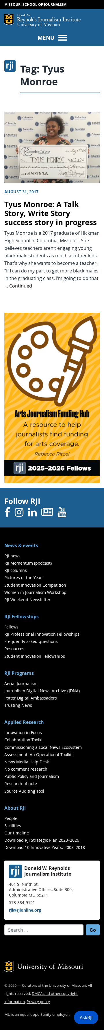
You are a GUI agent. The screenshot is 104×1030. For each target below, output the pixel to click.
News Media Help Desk (26, 762)
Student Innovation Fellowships (34, 656)
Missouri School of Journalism (35, 4)
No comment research (25, 769)
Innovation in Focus (23, 732)
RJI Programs (19, 673)
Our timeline (16, 833)
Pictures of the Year (23, 577)
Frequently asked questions (31, 641)
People (10, 818)
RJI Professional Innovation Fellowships (41, 634)
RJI (49, 18)
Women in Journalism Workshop (35, 592)
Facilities (12, 825)
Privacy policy (38, 1001)
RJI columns (15, 570)
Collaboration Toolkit (24, 739)
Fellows (11, 627)
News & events (21, 545)
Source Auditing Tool (24, 791)
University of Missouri (38, 25)
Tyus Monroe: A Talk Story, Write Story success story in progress (50, 213)
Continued (20, 286)
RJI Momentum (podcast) (28, 563)
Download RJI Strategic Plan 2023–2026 (41, 840)
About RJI (15, 808)
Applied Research (24, 722)
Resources (14, 648)
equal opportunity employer (44, 1014)
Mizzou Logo (9, 19)
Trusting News (18, 705)
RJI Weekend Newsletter (27, 599)
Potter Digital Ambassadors (30, 698)
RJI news (12, 556)
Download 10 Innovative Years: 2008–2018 (44, 847)
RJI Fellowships (21, 616)
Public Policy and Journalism (31, 776)
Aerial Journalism (21, 683)
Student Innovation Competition (35, 585)
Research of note (20, 783)
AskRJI (86, 1017)
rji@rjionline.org (25, 910)
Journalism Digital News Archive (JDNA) (42, 690)
